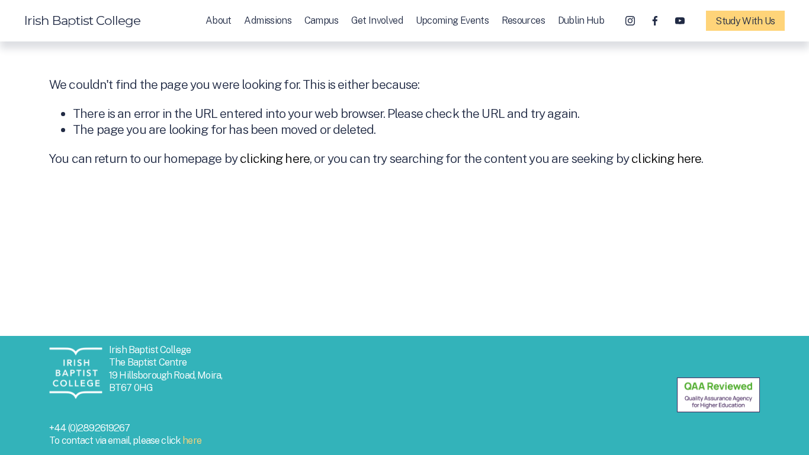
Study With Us (745, 21)
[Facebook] (655, 21)
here (191, 440)
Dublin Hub (581, 20)
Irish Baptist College (82, 20)
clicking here (275, 158)
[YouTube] (680, 21)
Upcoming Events (452, 20)
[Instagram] (630, 21)
